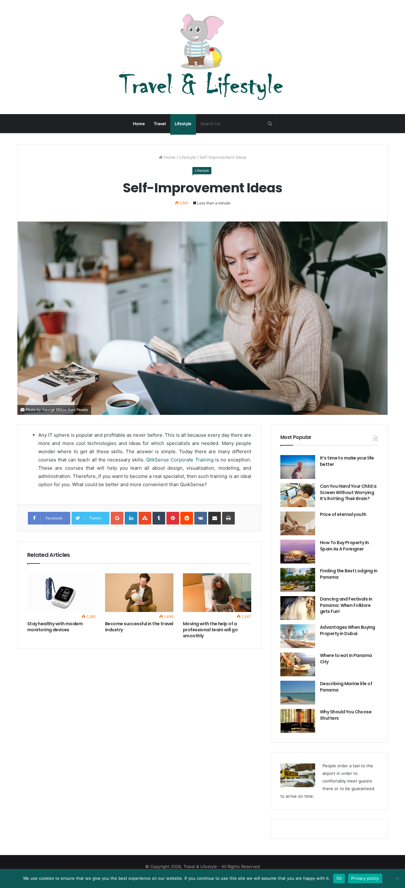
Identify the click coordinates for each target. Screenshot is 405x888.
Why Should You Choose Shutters (345, 715)
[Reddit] (186, 518)
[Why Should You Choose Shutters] (297, 721)
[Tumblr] (159, 518)
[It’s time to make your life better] (297, 467)
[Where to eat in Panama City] (297, 664)
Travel (160, 123)
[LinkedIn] (131, 518)
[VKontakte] (200, 518)
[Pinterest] (172, 518)
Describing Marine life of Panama (346, 686)
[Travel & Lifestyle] (202, 57)
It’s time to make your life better (347, 461)
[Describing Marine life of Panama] (297, 693)
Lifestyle (183, 123)
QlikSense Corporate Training (179, 460)
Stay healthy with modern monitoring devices (55, 627)
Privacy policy (365, 878)
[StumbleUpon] (145, 518)
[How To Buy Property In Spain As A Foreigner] (297, 551)
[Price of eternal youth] (297, 523)
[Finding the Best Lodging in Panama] (297, 580)
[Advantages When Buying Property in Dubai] (297, 636)
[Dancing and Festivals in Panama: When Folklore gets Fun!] (297, 608)
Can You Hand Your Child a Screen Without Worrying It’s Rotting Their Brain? (348, 492)
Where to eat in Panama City (346, 658)
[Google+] (117, 518)
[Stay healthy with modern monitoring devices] (61, 592)
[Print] (228, 518)
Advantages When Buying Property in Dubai (347, 630)
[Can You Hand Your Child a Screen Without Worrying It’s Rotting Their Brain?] (297, 495)
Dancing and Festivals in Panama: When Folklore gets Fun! (346, 605)
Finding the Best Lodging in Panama (348, 574)
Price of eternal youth (343, 514)
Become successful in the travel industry (139, 627)
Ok (339, 878)
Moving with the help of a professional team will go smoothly (210, 630)
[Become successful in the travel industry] (139, 592)
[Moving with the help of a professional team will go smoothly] (217, 592)
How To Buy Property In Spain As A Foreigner (344, 545)
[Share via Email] (214, 518)
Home (139, 123)
